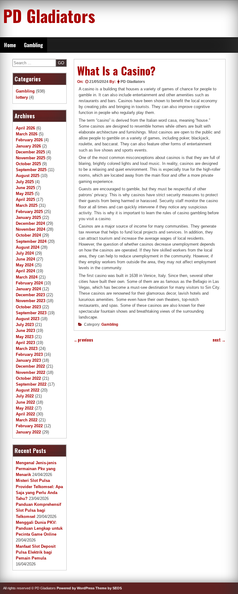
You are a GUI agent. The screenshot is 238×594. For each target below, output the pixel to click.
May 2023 (24, 336)
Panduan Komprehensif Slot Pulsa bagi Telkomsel (38, 510)
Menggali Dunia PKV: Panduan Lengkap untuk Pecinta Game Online (39, 528)
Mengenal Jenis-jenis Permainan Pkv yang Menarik (36, 468)
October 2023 (28, 307)
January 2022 (28, 432)
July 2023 (25, 324)
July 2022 (25, 396)
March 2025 (26, 205)
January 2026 (28, 146)
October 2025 (28, 163)
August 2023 (27, 318)
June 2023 (25, 330)
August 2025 (27, 175)
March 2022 (26, 420)
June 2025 (25, 187)
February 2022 (29, 426)
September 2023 (31, 313)
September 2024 (31, 241)
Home (10, 45)
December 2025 (30, 152)
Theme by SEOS (108, 588)
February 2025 (29, 211)
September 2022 (31, 384)
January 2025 (28, 217)
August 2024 (27, 247)
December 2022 (30, 366)
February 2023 (29, 354)
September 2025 (31, 169)
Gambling (33, 45)
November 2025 (30, 158)
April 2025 (25, 199)
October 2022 (28, 378)
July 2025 (25, 181)
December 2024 (30, 223)
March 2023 (26, 348)
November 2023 (30, 300)
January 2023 (28, 360)
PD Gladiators (49, 15)
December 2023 (30, 294)
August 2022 (27, 390)
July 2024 (25, 253)
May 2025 (24, 193)
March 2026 (26, 134)
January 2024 (28, 289)
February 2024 (29, 283)
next (219, 340)
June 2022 (25, 402)
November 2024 (30, 229)
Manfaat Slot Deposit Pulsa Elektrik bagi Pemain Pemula (35, 552)
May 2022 (24, 408)
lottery (22, 97)
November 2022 (30, 372)
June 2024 (25, 259)
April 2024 (25, 271)
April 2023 (25, 342)
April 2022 (25, 414)
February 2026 (29, 140)
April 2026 (25, 128)
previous (83, 340)
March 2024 (26, 277)
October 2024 (28, 235)
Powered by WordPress (76, 588)
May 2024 (24, 265)
